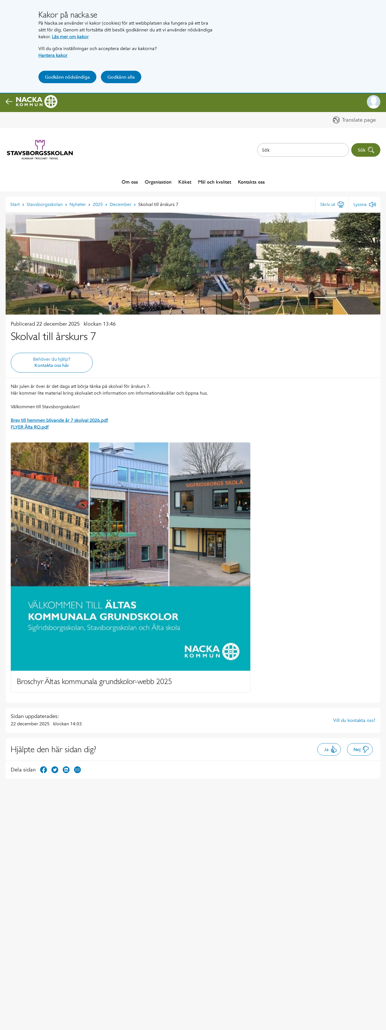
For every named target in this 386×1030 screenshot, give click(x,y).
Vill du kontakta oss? (354, 720)
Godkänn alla (121, 77)
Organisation (158, 182)
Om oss (130, 182)
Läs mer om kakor (70, 36)
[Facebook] (43, 769)
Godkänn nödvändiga (67, 77)
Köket (184, 182)
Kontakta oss (251, 182)
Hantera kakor (53, 55)
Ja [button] (326, 749)
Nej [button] (357, 749)
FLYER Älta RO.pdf (30, 427)
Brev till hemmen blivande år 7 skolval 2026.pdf (59, 420)
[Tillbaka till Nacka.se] (31, 102)
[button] (373, 102)
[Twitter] (54, 769)
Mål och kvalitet (214, 182)
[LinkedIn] (66, 769)
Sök (361, 150)
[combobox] (303, 150)
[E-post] (77, 769)
